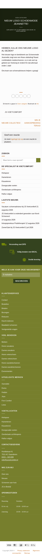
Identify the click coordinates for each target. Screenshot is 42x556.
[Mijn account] (36, 4)
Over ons (5, 474)
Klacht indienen (8, 321)
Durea (4, 388)
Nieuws (4, 478)
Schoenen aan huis (9, 483)
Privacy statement (23, 550)
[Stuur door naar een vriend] (21, 96)
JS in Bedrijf (6, 487)
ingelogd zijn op (17, 139)
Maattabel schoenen (9, 325)
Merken (4, 342)
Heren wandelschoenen (11, 363)
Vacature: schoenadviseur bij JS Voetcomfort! (19, 207)
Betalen (5, 308)
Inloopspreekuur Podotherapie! (13, 223)
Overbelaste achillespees (11, 190)
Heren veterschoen (9, 354)
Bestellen (5, 304)
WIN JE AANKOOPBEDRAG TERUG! (32, 123)
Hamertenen (6, 177)
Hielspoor (5, 173)
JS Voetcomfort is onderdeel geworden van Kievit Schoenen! (20, 215)
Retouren (5, 317)
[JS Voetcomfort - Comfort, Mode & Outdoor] (18, 4)
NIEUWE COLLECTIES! (11, 123)
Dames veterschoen (9, 359)
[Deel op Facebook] (13, 96)
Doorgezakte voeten (9, 185)
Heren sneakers (8, 346)
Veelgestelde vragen (9, 329)
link (38, 104)
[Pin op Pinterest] (25, 96)
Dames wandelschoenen (11, 367)
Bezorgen (5, 312)
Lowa (4, 405)
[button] (3, 4)
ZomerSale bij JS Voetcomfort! (13, 227)
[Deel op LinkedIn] (29, 96)
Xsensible (5, 384)
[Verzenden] (38, 160)
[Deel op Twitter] (17, 96)
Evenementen (7, 371)
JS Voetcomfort (25, 30)
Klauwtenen (6, 181)
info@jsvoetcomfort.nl (10, 460)
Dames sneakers (8, 350)
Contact (5, 300)
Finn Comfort (7, 401)
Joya (3, 396)
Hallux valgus (7, 194)
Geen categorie (21, 17)
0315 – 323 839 (8, 457)
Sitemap (27, 553)
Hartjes (4, 392)
